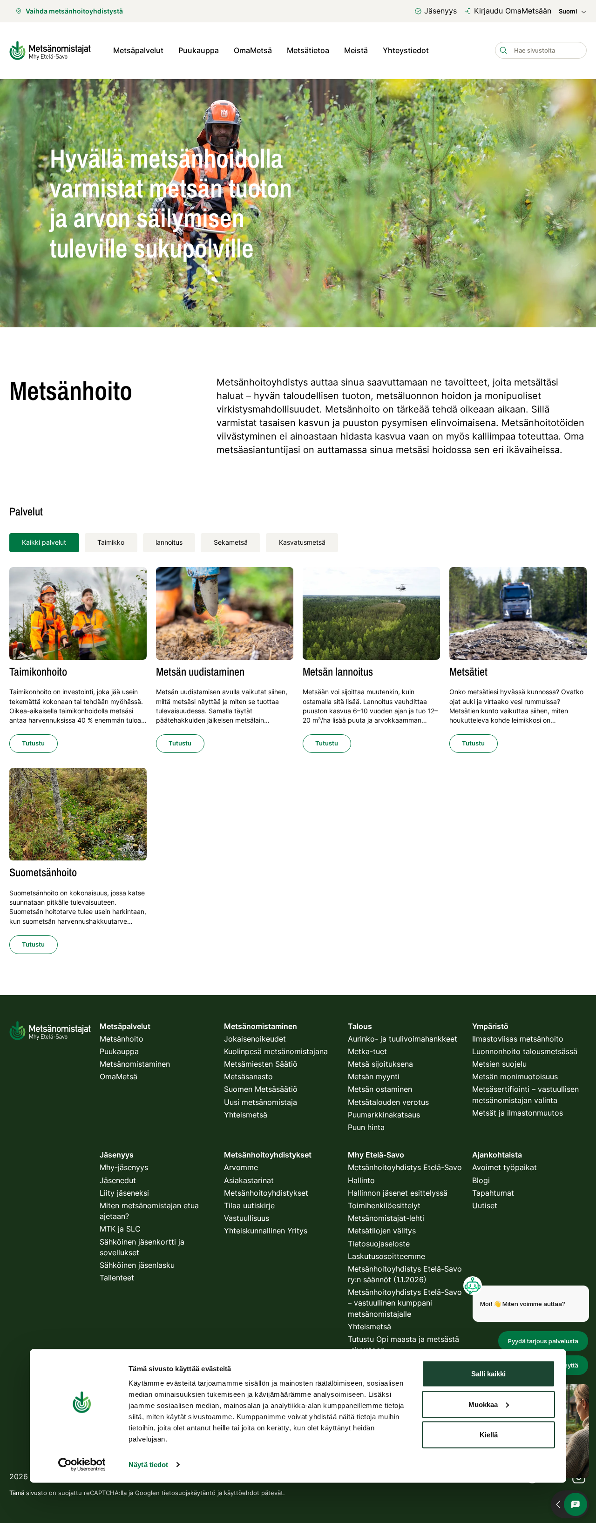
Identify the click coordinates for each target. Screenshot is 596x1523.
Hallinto (361, 1180)
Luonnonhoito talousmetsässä (524, 1051)
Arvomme (241, 1167)
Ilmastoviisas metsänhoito (517, 1038)
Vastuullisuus (246, 1218)
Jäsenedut (118, 1180)
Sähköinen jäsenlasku (137, 1265)
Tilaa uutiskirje (249, 1205)
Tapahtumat (493, 1193)
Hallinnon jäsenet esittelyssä (397, 1193)
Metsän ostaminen (380, 1089)
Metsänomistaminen (135, 1064)
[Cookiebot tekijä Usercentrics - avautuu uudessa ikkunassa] (81, 1465)
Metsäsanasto (248, 1076)
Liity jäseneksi (124, 1193)
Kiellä (489, 1435)
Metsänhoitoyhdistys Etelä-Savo (405, 1167)
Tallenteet (117, 1277)
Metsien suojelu (499, 1064)
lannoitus (169, 542)
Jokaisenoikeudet (255, 1038)
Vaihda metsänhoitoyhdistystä (74, 11)
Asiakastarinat (249, 1180)
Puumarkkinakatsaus (384, 1114)
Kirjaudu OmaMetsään (512, 10)
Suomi (568, 11)
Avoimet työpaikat (504, 1167)
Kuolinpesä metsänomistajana (276, 1051)
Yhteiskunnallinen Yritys (265, 1230)
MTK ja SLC (120, 1228)
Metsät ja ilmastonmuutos (517, 1112)
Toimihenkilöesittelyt (384, 1205)
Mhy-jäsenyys (124, 1167)
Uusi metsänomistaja (260, 1102)
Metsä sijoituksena (380, 1064)
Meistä (356, 50)
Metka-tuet (367, 1051)
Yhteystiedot (406, 50)
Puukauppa (198, 50)
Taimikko (110, 542)
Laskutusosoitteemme (386, 1256)
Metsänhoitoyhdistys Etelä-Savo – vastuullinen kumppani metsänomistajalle (405, 1302)
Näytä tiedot (148, 1465)
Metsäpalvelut (138, 50)
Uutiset (484, 1205)
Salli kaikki (488, 1374)
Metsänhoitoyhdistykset (266, 1193)
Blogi (481, 1180)
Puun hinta (366, 1127)
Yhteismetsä (245, 1114)
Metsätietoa (308, 50)
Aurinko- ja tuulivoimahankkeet (402, 1038)
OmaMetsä (253, 50)
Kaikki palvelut (44, 542)
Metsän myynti (374, 1076)
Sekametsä (231, 542)
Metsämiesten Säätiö (261, 1064)
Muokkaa (483, 1404)
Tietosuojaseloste (379, 1243)
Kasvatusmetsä (302, 542)
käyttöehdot (241, 1492)
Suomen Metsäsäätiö (261, 1089)
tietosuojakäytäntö (189, 1492)
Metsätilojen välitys (382, 1230)
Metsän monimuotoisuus (515, 1076)
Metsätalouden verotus (388, 1102)
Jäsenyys (440, 10)
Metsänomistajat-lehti (386, 1218)
